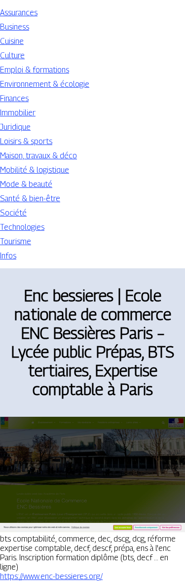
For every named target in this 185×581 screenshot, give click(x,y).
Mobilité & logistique (34, 170)
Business (14, 27)
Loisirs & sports (26, 141)
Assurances (18, 12)
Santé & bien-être (30, 198)
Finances (14, 98)
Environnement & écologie (44, 84)
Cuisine (12, 41)
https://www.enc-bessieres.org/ (51, 576)
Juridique (15, 127)
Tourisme (15, 241)
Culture (12, 55)
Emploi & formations (34, 69)
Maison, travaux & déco (38, 155)
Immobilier (18, 112)
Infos (8, 255)
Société (13, 213)
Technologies (22, 227)
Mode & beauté (26, 184)
